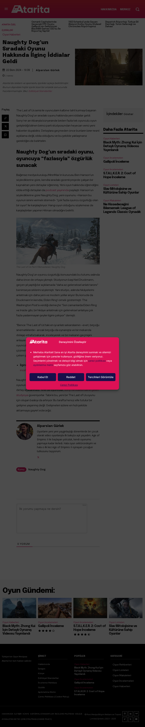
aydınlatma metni (43, 364)
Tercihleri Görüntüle (101, 377)
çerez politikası (97, 360)
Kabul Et (42, 377)
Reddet (71, 377)
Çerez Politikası (69, 384)
